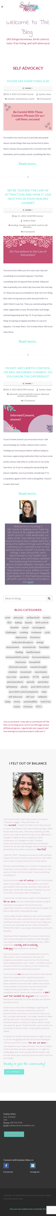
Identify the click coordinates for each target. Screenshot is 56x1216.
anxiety (46, 617)
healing (14, 225)
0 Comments (45, 98)
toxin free (45, 701)
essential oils (29, 647)
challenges (11, 632)
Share (28, 88)
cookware (36, 632)
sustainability (30, 701)
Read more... (28, 164)
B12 (9, 622)
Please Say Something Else (28, 81)
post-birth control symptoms (23, 691)
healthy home (33, 652)
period (45, 677)
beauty (28, 622)
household (34, 662)
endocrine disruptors (22, 642)
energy (40, 642)
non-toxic (11, 677)
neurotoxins (41, 672)
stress (17, 701)
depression (21, 637)
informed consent (18, 667)
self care (30, 696)
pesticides (43, 682)
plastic (24, 686)
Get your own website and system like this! (28, 1209)
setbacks (42, 696)
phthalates (12, 686)
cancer (25, 627)
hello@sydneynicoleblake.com (22, 1125)
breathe (14, 627)
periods (30, 682)
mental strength (38, 667)
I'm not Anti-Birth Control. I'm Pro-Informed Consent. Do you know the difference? (28, 372)
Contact (15, 1072)
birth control (42, 622)
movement (25, 672)
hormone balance (40, 657)
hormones (21, 662)
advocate (14, 394)
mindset (11, 98)
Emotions (35, 637)
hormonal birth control (29, 394)
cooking (24, 632)
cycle (47, 632)
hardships (44, 647)
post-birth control (35, 225)
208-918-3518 (16, 1122)
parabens (24, 677)
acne (7, 617)
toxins (31, 98)
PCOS (36, 677)
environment (12, 647)
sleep (7, 701)
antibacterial (33, 617)
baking (18, 622)
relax (44, 691)
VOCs (39, 706)
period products (15, 682)
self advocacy (22, 98)
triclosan (28, 706)
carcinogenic (38, 627)
